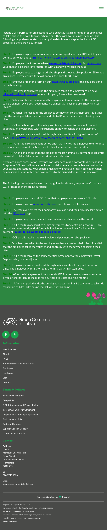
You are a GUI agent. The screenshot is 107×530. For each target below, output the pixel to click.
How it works (9, 349)
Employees (8, 372)
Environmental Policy (13, 419)
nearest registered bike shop (65, 63)
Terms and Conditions (13, 395)
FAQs (5, 358)
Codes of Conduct (12, 423)
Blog (5, 377)
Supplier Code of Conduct (15, 428)
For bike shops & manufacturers (18, 363)
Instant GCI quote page (65, 81)
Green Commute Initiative (13, 8)
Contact (7, 382)
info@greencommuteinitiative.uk (19, 484)
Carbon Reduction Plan (14, 433)
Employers (8, 368)
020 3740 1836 (10, 475)
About (6, 353)
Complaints (8, 400)
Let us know (94, 63)
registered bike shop (45, 204)
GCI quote (19, 213)
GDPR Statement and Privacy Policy (20, 404)
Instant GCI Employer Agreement (19, 409)
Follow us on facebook (6, 335)
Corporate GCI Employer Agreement (20, 414)
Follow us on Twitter (15, 335)
